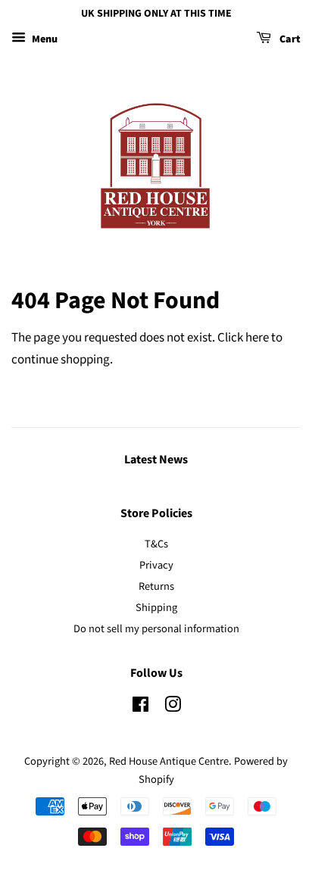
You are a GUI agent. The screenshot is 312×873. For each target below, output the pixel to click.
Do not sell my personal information (156, 629)
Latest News (156, 459)
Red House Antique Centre (169, 761)
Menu (44, 39)
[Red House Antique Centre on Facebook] (140, 708)
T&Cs (156, 544)
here (257, 338)
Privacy (156, 565)
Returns (156, 586)
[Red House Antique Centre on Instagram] (172, 708)
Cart (289, 39)
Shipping (156, 608)
